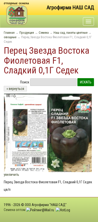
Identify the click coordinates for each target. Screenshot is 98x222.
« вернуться (15, 89)
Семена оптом (14, 210)
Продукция (26, 32)
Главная (9, 32)
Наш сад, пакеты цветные (70, 32)
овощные (10, 37)
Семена (44, 32)
